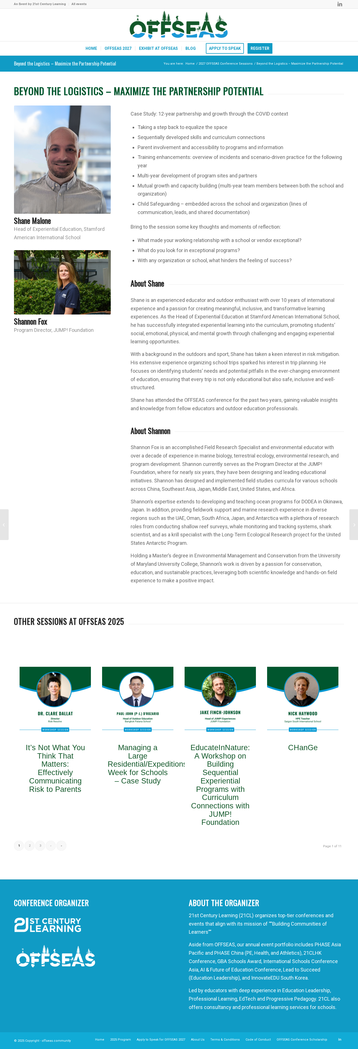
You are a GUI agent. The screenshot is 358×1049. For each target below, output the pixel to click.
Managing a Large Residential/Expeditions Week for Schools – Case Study (147, 764)
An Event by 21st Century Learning (40, 4)
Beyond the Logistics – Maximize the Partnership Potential (65, 63)
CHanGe (303, 747)
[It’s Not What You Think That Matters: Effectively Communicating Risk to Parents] (55, 702)
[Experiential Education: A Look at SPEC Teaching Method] (4, 524)
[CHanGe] (302, 702)
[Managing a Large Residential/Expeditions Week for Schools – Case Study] (137, 702)
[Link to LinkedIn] (340, 4)
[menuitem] (41, 4)
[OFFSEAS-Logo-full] (179, 25)
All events (79, 4)
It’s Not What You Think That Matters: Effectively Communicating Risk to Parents (55, 768)
